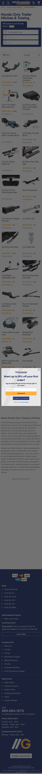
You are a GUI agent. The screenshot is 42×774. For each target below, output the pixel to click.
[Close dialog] (39, 369)
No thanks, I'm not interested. (20, 398)
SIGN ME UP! (21, 393)
